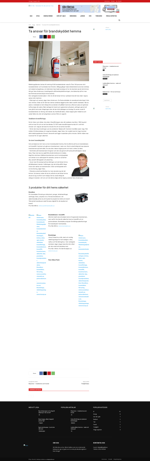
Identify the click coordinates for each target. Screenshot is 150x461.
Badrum (105, 78)
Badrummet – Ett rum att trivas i (111, 91)
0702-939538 (102, 449)
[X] (45, 36)
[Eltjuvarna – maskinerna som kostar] (97, 68)
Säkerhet (38, 25)
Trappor (41, 423)
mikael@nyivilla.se (102, 447)
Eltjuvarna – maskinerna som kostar (39, 383)
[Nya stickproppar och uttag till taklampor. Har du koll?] (33, 413)
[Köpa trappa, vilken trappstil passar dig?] (33, 421)
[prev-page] (30, 396)
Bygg (33, 25)
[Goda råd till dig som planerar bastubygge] (97, 77)
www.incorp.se (52, 251)
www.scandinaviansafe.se (47, 206)
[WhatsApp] (53, 36)
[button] (119, 20)
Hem (30, 25)
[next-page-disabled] (32, 396)
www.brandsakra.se (64, 226)
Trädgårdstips (85, 383)
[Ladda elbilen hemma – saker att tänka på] (97, 85)
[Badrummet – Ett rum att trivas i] (97, 94)
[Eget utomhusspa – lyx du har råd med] (33, 429)
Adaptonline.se (50, 459)
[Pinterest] (49, 36)
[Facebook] (41, 36)
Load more (107, 100)
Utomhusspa (42, 431)
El (103, 70)
